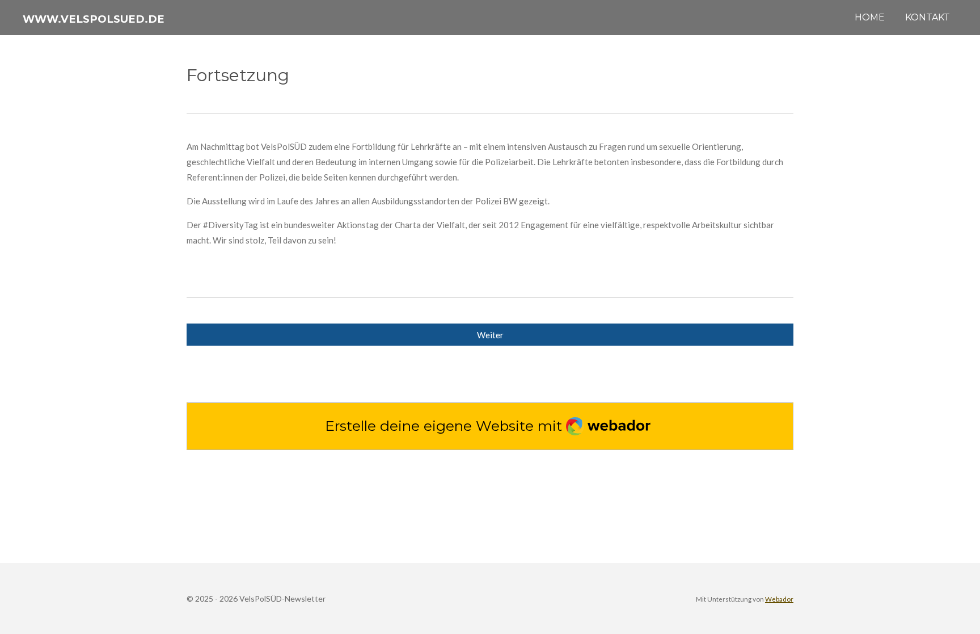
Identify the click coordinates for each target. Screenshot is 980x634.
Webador (779, 599)
